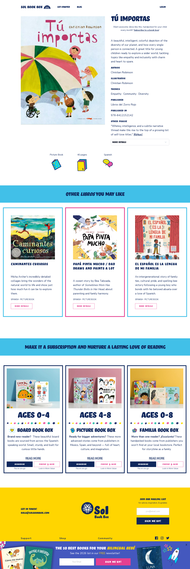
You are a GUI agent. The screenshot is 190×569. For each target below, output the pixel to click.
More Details (21, 306)
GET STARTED (63, 6)
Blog (79, 6)
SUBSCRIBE (20, 464)
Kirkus (138, 134)
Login (163, 6)
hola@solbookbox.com (35, 513)
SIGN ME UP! (153, 521)
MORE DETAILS (119, 142)
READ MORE (33, 458)
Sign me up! (113, 562)
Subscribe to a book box (146, 30)
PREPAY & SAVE (46, 464)
